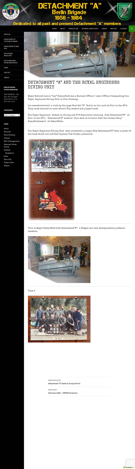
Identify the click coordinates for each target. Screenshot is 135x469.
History (7, 150)
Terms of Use (73, 28)
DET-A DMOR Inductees (8, 54)
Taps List (7, 72)
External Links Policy (90, 28)
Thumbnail (9, 153)
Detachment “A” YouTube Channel (11, 40)
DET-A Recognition (12, 141)
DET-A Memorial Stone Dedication (10, 62)
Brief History (9, 135)
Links (6, 67)
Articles (113, 28)
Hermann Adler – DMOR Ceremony (62, 391)
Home (54, 28)
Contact (123, 28)
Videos (104, 28)
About (62, 28)
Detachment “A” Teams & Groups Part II (64, 382)
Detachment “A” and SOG (11, 47)
